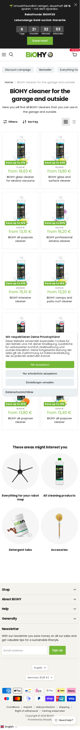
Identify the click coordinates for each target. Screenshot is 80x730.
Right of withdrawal (26, 711)
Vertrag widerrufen (53, 711)
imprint (28, 707)
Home (9, 82)
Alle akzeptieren (40, 364)
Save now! (40, 41)
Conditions (12, 707)
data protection (45, 707)
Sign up (57, 650)
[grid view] (66, 122)
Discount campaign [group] (18, 70)
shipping (64, 707)
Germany (38, 677)
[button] (9, 726)
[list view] (74, 122)
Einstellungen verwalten (40, 382)
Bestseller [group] (45, 70)
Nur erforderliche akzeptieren (40, 373)
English (38, 667)
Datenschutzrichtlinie (19, 392)
